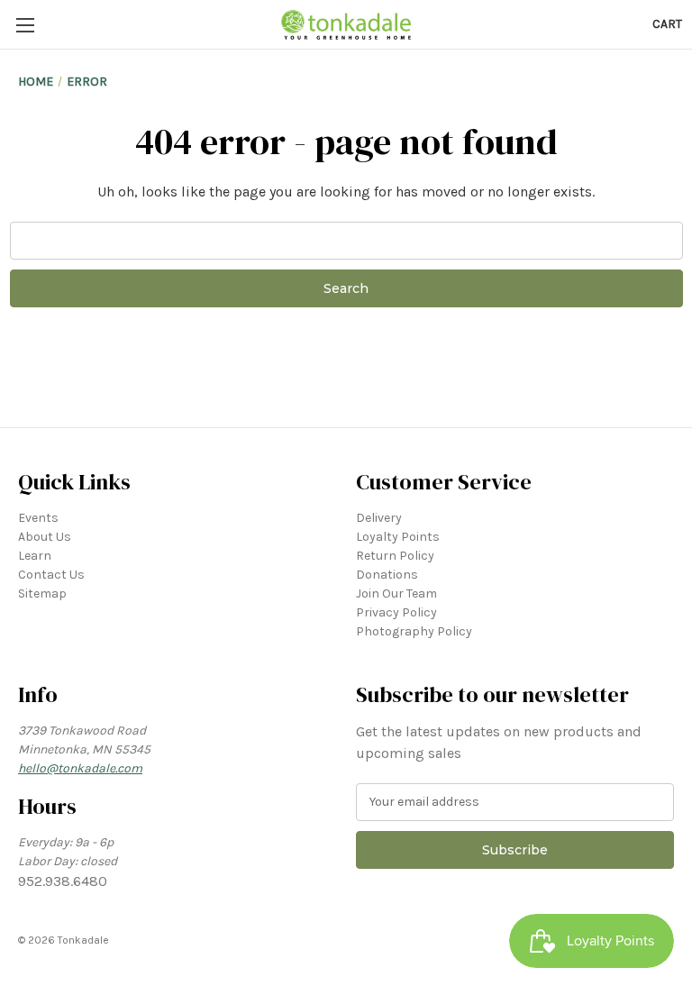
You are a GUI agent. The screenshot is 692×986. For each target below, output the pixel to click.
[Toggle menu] (25, 25)
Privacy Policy (396, 612)
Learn (34, 555)
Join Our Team (396, 593)
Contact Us (51, 574)
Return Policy (395, 555)
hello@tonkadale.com (80, 768)
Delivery (379, 517)
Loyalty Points (398, 536)
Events (38, 517)
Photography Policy (414, 631)
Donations (387, 574)
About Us (44, 536)
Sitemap (42, 593)
